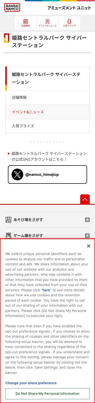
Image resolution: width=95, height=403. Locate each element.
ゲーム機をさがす (28, 235)
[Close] (88, 246)
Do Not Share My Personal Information (47, 393)
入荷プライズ (23, 126)
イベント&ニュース (28, 112)
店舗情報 (19, 97)
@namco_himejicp (42, 174)
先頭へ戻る (85, 199)
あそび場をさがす (28, 219)
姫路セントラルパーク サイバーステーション (46, 78)
